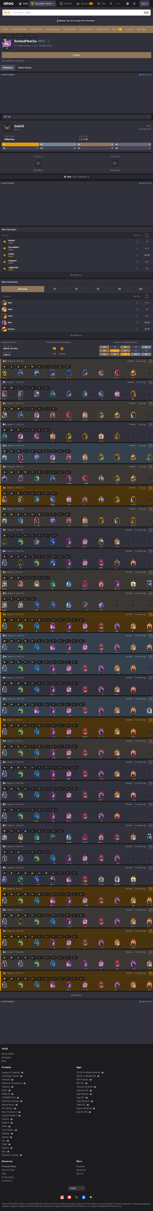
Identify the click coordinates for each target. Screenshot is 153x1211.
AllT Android (82, 1079)
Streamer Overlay (10, 1155)
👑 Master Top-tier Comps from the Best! (64, 20)
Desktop (6, 1133)
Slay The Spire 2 (9, 1112)
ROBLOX (6, 1094)
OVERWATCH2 (9, 1097)
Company (6, 1057)
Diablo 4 (5, 1122)
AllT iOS (80, 1083)
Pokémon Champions (12, 1083)
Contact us (7, 1181)
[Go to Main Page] (8, 3)
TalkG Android (83, 1101)
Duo (4, 1140)
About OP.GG (8, 1054)
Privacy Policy (9, 1166)
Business (80, 1166)
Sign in (144, 3)
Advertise (81, 1170)
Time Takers (8, 1130)
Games (5, 1137)
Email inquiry (8, 1177)
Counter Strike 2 (9, 1115)
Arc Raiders (7, 1108)
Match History (25, 67)
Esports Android (84, 1108)
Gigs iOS (80, 1097)
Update (76, 55)
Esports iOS (81, 1112)
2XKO (4, 1126)
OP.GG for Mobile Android (88, 1072)
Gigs (4, 1151)
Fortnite (5, 1119)
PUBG (4, 1090)
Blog (4, 1061)
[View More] (118, 4)
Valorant (6, 1087)
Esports (5, 1148)
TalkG (4, 1144)
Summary (8, 67)
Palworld (6, 1079)
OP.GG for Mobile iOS (86, 1076)
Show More (74, 275)
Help (4, 1173)
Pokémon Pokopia (10, 1101)
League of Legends (11, 1072)
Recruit (79, 1173)
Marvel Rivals (8, 1105)
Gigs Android (82, 1094)
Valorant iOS (82, 1090)
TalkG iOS (80, 1105)
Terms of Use (8, 1170)
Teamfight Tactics (43, 3)
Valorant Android (84, 1087)
